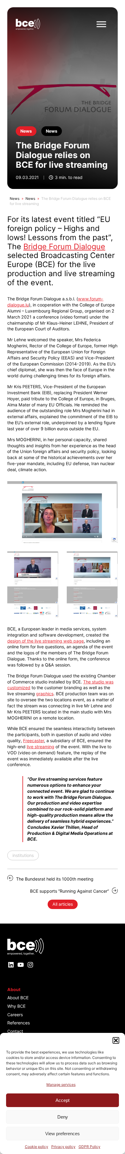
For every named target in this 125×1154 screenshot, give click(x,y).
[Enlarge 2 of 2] (110, 559)
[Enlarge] (110, 489)
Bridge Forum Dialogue (64, 246)
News (14, 198)
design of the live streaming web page (45, 640)
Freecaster (33, 740)
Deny (62, 1116)
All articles (62, 904)
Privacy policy (63, 1146)
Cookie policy (36, 1146)
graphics (44, 693)
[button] (116, 1040)
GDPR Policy (89, 1146)
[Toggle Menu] (101, 24)
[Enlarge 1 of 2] (50, 559)
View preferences (62, 1133)
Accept (62, 1100)
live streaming (40, 746)
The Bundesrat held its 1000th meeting (54, 878)
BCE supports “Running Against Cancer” (69, 891)
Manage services (61, 1084)
